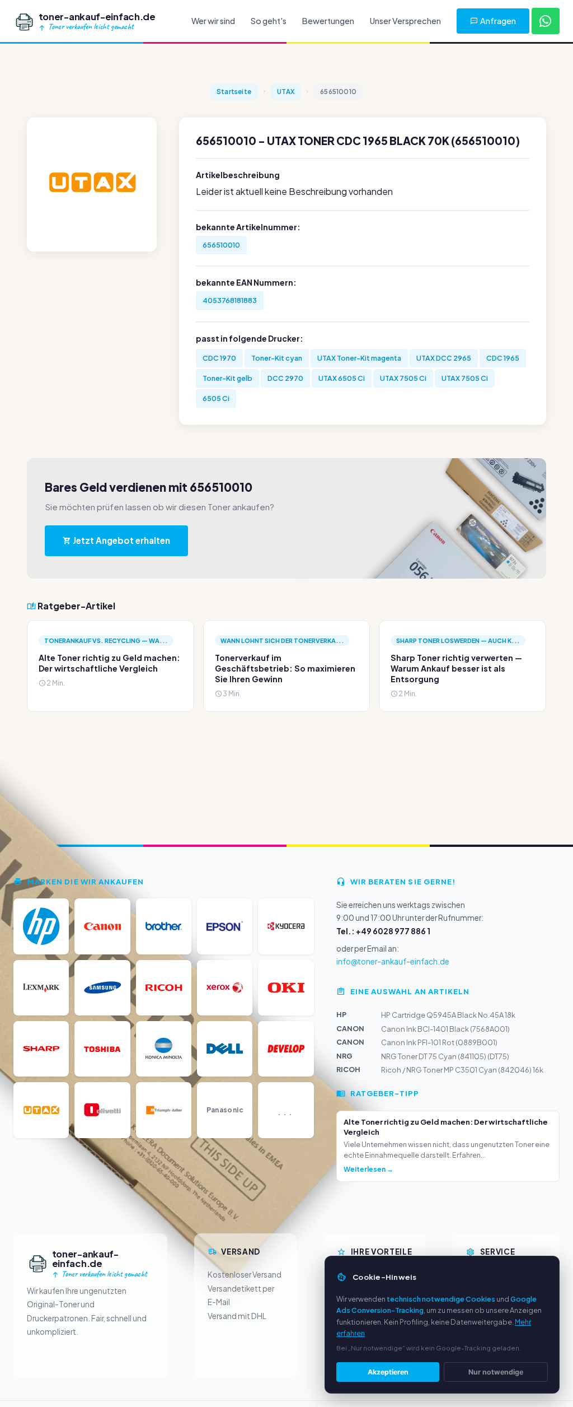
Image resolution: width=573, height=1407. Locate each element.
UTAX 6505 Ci (341, 378)
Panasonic (224, 1110)
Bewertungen (328, 21)
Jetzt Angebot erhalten (120, 540)
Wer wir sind (213, 21)
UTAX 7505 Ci (403, 378)
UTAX (285, 91)
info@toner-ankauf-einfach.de (392, 961)
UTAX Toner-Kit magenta (359, 357)
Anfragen (498, 21)
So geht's (268, 21)
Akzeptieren (388, 1372)
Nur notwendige (495, 1372)
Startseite (234, 91)
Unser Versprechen (405, 21)
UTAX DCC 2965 (443, 357)
